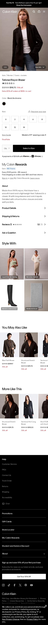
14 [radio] (24, 127)
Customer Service (9, 464)
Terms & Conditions (28, 603)
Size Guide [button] (6, 135)
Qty (5, 148)
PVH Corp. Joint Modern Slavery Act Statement (19, 598)
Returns (5, 486)
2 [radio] (14, 119)
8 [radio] (42, 119)
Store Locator (8, 529)
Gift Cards (7, 521)
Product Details (9, 208)
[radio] (4, 103)
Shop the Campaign (23, 5)
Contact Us (6, 475)
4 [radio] (23, 119)
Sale (3, 75)
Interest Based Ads (17, 601)
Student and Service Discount (15, 546)
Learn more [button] (35, 178)
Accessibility (7, 497)
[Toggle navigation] (44, 11)
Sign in (4, 178)
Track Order (7, 481)
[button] (42, 156)
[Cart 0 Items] (39, 11)
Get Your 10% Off (24, 576)
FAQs (4, 469)
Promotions (7, 513)
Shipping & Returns (10, 216)
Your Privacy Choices (10, 619)
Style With (38, 67)
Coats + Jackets (21, 75)
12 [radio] (15, 127)
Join (11, 178)
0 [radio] (5, 119)
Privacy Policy (32, 619)
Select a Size (29, 148)
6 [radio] (33, 119)
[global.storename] (10, 11)
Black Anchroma (14, 98)
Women (10, 75)
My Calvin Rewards (10, 537)
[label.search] (34, 11)
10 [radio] (6, 127)
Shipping (5, 492)
